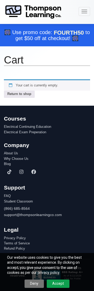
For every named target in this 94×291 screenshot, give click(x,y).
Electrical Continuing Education (27, 127)
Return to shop (19, 94)
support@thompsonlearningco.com (33, 215)
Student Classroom (18, 201)
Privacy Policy (15, 238)
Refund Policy (14, 248)
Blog (7, 164)
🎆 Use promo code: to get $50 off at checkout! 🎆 (47, 35)
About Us (11, 153)
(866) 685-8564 (17, 208)
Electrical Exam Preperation (25, 132)
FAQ (7, 196)
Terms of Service (17, 243)
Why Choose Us (16, 159)
